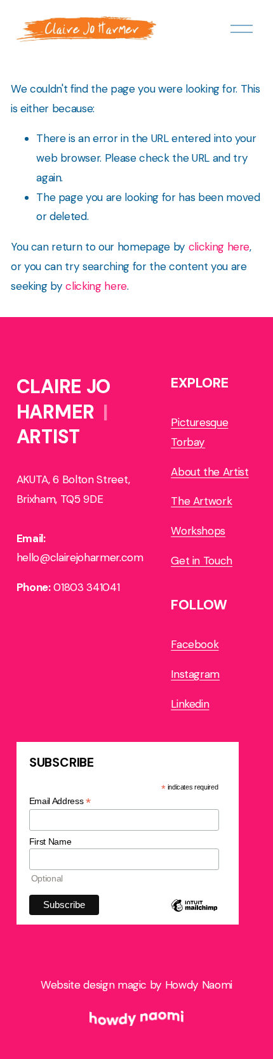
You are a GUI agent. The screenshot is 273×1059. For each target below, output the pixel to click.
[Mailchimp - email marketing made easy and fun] (194, 916)
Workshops (198, 531)
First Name (50, 841)
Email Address (60, 801)
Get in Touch (201, 561)
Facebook (194, 644)
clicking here (219, 247)
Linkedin (190, 704)
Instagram (195, 674)
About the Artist (210, 472)
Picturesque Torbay (199, 432)
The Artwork (201, 501)
